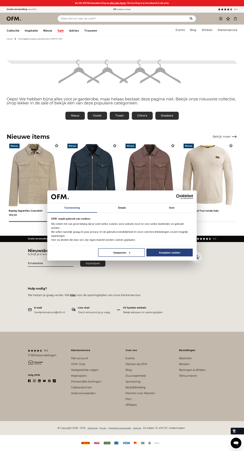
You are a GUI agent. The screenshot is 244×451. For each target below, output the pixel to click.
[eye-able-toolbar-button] (234, 431)
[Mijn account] (221, 19)
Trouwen (90, 30)
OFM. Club (78, 364)
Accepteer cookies (169, 252)
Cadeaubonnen (81, 387)
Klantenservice (227, 30)
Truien (119, 115)
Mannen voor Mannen (140, 393)
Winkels (207, 30)
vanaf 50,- (22, 9)
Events (180, 30)
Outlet (97, 115)
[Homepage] (14, 19)
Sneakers (167, 115)
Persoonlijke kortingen (86, 381)
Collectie (13, 30)
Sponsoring (133, 381)
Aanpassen (119, 252)
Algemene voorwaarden (119, 428)
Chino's (142, 115)
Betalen (184, 364)
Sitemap (137, 428)
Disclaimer (93, 428)
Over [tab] (172, 207)
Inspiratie (31, 30)
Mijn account (79, 358)
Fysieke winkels (122, 9)
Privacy (103, 428)
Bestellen (185, 358)
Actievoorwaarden (83, 393)
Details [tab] (122, 207)
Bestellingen (187, 350)
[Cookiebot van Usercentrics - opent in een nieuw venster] (178, 196)
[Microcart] (235, 19)
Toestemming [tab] (72, 207)
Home (9, 39)
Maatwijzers (79, 375)
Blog (193, 30)
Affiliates (131, 404)
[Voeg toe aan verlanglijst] (56, 145)
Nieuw (47, 30)
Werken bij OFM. (136, 364)
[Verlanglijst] (228, 19)
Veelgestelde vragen (85, 370)
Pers (128, 399)
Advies (74, 30)
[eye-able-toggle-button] (240, 431)
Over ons (131, 350)
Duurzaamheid (135, 375)
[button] (228, 19)
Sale (61, 30)
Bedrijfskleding (135, 387)
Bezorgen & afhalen (192, 370)
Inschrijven (93, 263)
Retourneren (188, 375)
